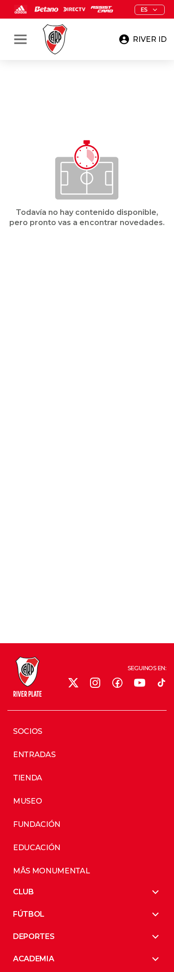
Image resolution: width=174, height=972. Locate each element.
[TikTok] (161, 682)
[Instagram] (95, 682)
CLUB (23, 891)
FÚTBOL (29, 914)
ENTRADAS (34, 755)
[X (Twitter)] (73, 682)
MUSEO (27, 801)
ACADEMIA (33, 958)
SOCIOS (27, 731)
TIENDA (27, 778)
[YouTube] (139, 682)
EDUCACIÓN (36, 848)
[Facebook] (117, 682)
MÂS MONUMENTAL (51, 871)
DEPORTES (33, 936)
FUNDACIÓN (36, 824)
